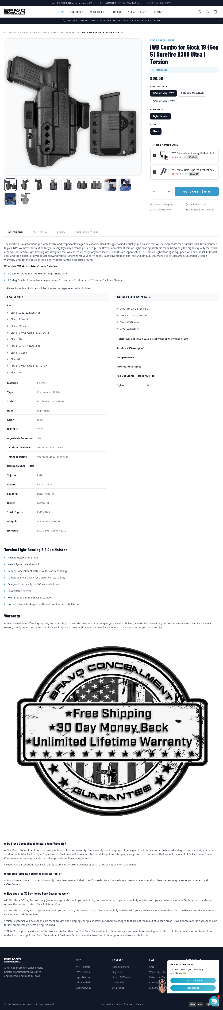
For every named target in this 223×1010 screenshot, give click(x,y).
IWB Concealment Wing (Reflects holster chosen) (193, 153)
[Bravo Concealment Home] (14, 12)
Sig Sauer (118, 972)
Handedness (156, 109)
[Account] (207, 11)
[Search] (200, 11)
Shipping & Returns (86, 232)
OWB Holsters (83, 972)
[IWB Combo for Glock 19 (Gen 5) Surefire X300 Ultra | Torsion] (10, 184)
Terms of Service (124, 1004)
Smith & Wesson (121, 977)
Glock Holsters (120, 966)
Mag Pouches (83, 987)
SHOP (61, 11)
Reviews (62, 232)
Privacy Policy (106, 1004)
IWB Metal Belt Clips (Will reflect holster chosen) (193, 169)
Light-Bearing (83, 977)
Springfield (118, 982)
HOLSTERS (75, 11)
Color (153, 124)
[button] (214, 1001)
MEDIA (131, 11)
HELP (142, 11)
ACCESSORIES (97, 11)
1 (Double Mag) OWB (192, 93)
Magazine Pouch (158, 86)
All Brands (118, 987)
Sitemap (140, 1004)
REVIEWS (117, 11)
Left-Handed (82, 982)
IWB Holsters (82, 966)
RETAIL (157, 11)
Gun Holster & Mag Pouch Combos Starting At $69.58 (50, 32)
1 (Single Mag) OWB (163, 93)
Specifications (40, 232)
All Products (11, 32)
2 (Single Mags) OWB (164, 101)
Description (15, 232)
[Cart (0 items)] (215, 11)
